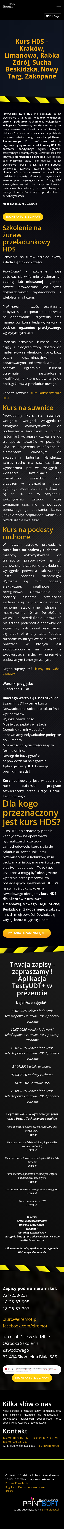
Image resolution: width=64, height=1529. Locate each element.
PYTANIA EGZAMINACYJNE (26, 933)
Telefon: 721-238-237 (15, 1441)
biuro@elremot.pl (20, 1319)
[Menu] (58, 5)
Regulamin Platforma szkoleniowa (25, 1487)
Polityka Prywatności (17, 1483)
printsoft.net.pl (50, 1509)
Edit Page (54, 16)
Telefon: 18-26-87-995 (45, 1438)
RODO (9, 1491)
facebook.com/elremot (25, 1326)
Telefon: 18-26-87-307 (15, 1438)
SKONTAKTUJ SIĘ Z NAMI (23, 217)
